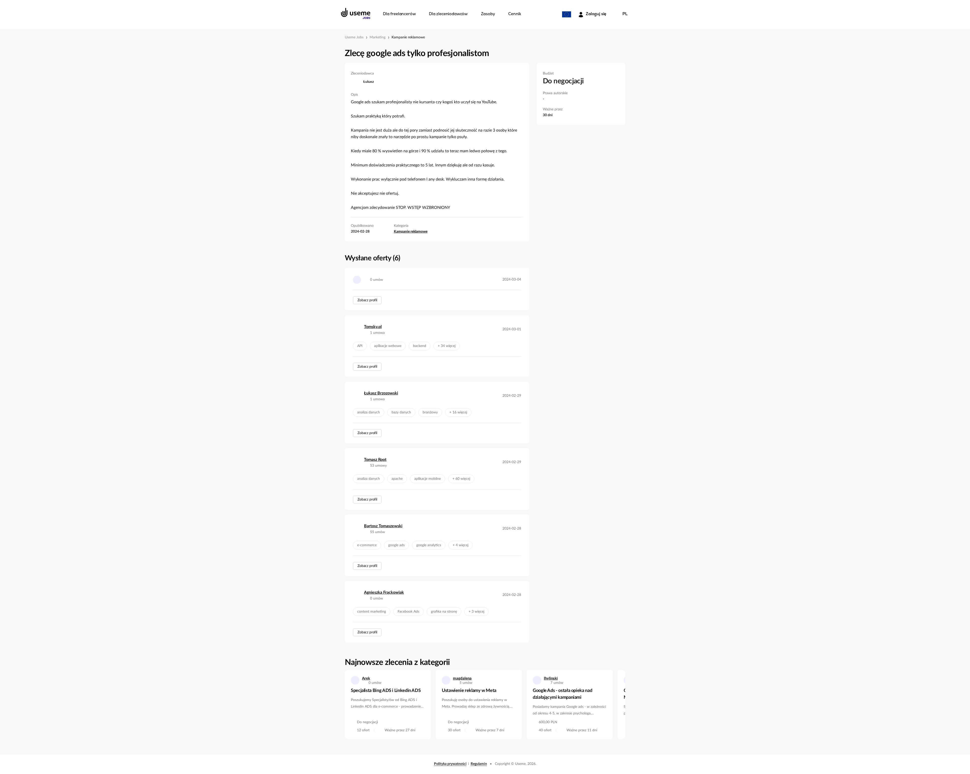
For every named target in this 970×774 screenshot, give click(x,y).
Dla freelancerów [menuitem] (399, 14)
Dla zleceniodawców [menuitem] (448, 14)
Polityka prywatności (450, 764)
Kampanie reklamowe (408, 37)
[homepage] (355, 13)
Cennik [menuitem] (514, 14)
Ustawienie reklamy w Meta (469, 690)
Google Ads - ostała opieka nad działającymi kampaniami (562, 694)
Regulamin (479, 764)
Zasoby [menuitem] (488, 14)
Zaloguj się (596, 14)
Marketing (377, 37)
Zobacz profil (367, 300)
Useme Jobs (354, 37)
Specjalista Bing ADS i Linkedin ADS (386, 690)
